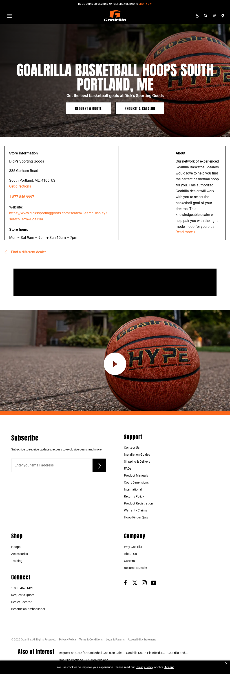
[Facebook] (125, 582)
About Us (130, 554)
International (133, 489)
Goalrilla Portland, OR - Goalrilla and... (85, 660)
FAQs (127, 468)
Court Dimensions (136, 482)
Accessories (19, 554)
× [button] (226, 663)
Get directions (20, 186)
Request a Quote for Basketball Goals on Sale (90, 653)
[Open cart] (214, 15)
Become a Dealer (135, 568)
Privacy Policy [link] (144, 667)
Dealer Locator (21, 602)
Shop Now (145, 4)
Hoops (15, 547)
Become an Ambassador (28, 609)
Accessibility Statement (142, 639)
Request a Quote (88, 108)
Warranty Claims (135, 510)
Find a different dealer (28, 252)
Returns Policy (134, 496)
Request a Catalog (140, 108)
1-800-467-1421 (22, 588)
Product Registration (138, 503)
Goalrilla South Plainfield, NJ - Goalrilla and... (157, 653)
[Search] (205, 15)
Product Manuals (136, 475)
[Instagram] (144, 582)
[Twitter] (134, 582)
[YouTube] (153, 582)
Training (16, 561)
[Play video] (115, 364)
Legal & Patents (115, 639)
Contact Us (131, 447)
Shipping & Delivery (137, 461)
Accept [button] (169, 667)
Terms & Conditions (91, 639)
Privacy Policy (67, 639)
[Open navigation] (9, 16)
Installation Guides (137, 454)
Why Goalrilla (133, 547)
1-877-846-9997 (21, 197)
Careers (129, 561)
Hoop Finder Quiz (136, 517)
